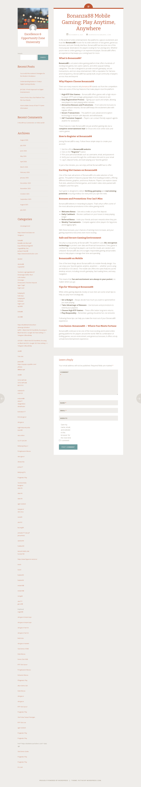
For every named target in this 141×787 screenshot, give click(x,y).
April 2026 (23, 162)
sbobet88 (21, 264)
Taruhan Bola (22, 483)
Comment (64, 373)
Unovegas (21, 280)
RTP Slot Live (22, 722)
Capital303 (21, 267)
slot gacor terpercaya (24, 617)
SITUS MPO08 (22, 383)
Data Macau (21, 654)
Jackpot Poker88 (23, 251)
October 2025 (24, 194)
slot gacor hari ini (23, 628)
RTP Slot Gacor (22, 665)
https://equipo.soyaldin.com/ (27, 364)
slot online (21, 435)
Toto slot (20, 356)
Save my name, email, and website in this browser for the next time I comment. (66, 432)
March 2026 (24, 167)
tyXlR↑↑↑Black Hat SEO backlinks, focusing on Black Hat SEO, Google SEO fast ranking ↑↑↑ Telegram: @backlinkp (32, 332)
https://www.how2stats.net (26, 233)
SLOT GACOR (22, 441)
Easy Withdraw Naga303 (25, 246)
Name (63, 403)
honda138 (21, 554)
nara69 (20, 517)
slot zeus (20, 512)
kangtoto (20, 485)
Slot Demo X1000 (23, 649)
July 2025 (23, 210)
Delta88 (20, 240)
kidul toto (21, 638)
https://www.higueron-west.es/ (27, 559)
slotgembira (21, 404)
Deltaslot (20, 301)
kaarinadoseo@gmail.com (99, 35)
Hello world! (40, 123)
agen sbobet (22, 504)
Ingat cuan (21, 288)
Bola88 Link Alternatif (24, 243)
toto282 (20, 430)
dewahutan (21, 406)
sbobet (20, 259)
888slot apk (21, 370)
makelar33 (21, 391)
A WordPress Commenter (26, 123)
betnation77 (22, 412)
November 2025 (25, 188)
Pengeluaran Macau (24, 451)
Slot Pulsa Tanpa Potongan (26, 717)
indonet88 (21, 398)
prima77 (20, 467)
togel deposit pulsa (24, 427)
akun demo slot (23, 686)
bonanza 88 (87, 86)
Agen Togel (21, 285)
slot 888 (20, 317)
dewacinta (21, 462)
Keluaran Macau (23, 675)
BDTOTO (20, 385)
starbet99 (21, 541)
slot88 (19, 351)
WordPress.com (94, 780)
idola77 (20, 401)
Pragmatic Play (22, 477)
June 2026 (23, 151)
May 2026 (23, 156)
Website (63, 418)
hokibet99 (21, 546)
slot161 (20, 522)
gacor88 (20, 604)
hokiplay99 (21, 293)
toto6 (19, 564)
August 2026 (24, 140)
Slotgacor (21, 235)
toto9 (19, 570)
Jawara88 (20, 362)
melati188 (21, 585)
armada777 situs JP (24, 533)
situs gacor (21, 456)
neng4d (20, 596)
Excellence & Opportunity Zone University (33, 38)
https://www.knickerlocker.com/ (28, 254)
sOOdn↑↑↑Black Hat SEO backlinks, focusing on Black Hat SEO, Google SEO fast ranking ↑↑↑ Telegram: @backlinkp (33, 343)
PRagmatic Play (22, 680)
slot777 (20, 601)
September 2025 (25, 199)
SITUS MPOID (22, 380)
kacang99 (21, 528)
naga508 (20, 612)
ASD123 (20, 393)
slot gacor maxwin (23, 643)
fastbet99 (21, 575)
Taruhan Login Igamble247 (26, 272)
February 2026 (25, 172)
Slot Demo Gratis (23, 751)
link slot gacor (22, 417)
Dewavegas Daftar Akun (25, 275)
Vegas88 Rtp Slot (23, 248)
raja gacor (21, 509)
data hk (20, 488)
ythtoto (20, 367)
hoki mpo (21, 296)
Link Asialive (21, 277)
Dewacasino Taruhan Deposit (27, 283)
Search (20, 53)
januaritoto (21, 535)
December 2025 (25, 183)
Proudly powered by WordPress (53, 780)
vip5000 (20, 306)
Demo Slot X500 (23, 659)
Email (63, 411)
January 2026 (24, 178)
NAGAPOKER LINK (23, 551)
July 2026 (23, 145)
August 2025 (24, 205)
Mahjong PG (22, 472)
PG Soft (20, 767)
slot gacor (21, 422)
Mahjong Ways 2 (23, 446)
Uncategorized (25, 226)
